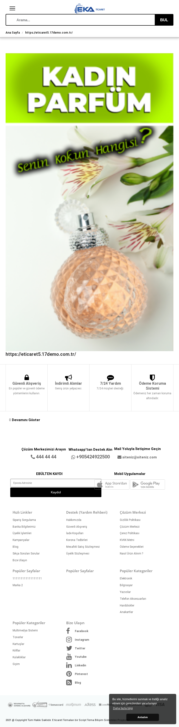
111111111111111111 (27, 578)
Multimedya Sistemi (25, 630)
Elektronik (126, 578)
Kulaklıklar (19, 657)
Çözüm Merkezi (130, 526)
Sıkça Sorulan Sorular (26, 553)
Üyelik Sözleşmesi (77, 553)
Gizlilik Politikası (130, 520)
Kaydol (56, 492)
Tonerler (18, 637)
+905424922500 (93, 457)
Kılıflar (16, 650)
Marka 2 (18, 585)
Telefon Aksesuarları (133, 598)
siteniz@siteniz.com (139, 457)
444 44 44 (46, 457)
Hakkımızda (73, 520)
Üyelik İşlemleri (22, 533)
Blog (15, 546)
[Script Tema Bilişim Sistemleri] (89, 6)
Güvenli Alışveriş (76, 526)
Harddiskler (127, 605)
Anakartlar (126, 612)
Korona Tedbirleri (77, 540)
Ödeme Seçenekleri (132, 546)
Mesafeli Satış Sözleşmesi (83, 546)
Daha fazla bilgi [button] (123, 708)
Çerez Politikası (129, 533)
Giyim (16, 664)
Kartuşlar (18, 644)
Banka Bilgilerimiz (24, 526)
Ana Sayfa (13, 32)
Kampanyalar (21, 540)
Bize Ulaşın (20, 560)
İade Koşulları (74, 533)
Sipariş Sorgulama (24, 520)
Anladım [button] (143, 717)
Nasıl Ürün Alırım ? (131, 553)
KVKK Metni (127, 540)
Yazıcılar (125, 592)
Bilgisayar (126, 585)
